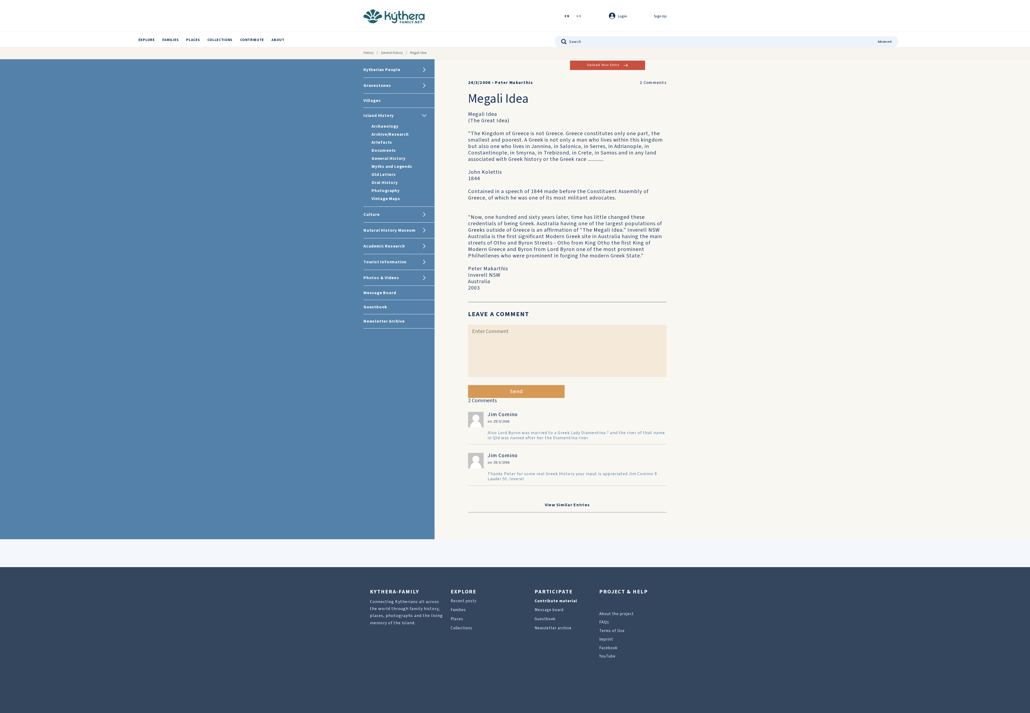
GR (579, 16)
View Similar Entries (567, 505)
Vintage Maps (385, 199)
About (278, 40)
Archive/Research (390, 134)
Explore (146, 40)
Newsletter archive (553, 628)
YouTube (607, 656)
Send (516, 391)
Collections (220, 40)
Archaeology (385, 126)
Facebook (608, 648)
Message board (549, 610)
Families (170, 40)
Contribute (252, 40)
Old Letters (383, 175)
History (368, 52)
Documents (383, 150)
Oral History (384, 183)
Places (193, 40)
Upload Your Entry (603, 65)
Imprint (606, 639)
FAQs (604, 622)
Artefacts (381, 142)
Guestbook (545, 619)
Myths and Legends (391, 166)
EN (567, 16)
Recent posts (464, 601)
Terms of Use (612, 631)
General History (392, 52)
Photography (385, 191)
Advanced (885, 41)
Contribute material (556, 601)
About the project (616, 614)
